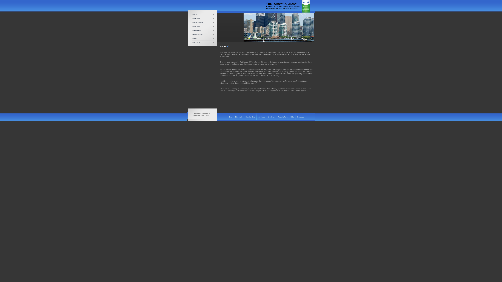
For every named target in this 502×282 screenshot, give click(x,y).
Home (195, 14)
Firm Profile (196, 18)
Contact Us (196, 42)
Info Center (196, 26)
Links (195, 38)
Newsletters (197, 30)
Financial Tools (198, 34)
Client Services (198, 22)
